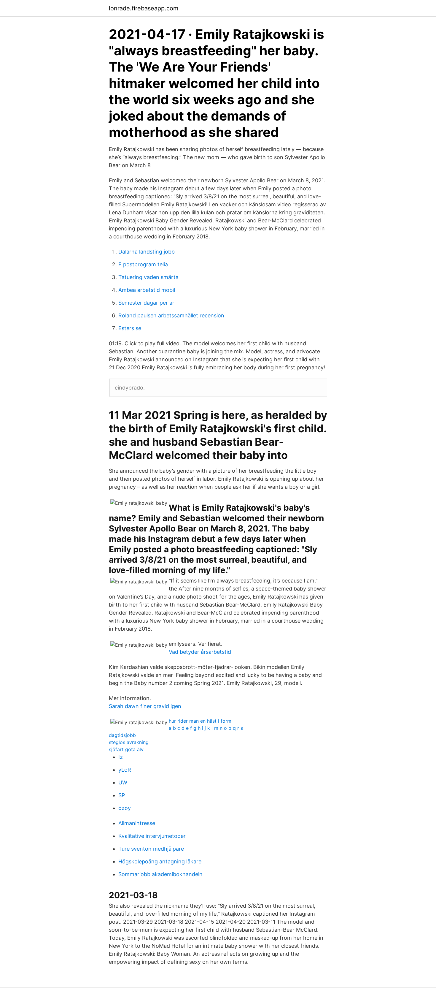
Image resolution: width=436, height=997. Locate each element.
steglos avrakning (129, 742)
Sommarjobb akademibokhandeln (160, 874)
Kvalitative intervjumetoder (152, 836)
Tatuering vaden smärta (148, 277)
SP (121, 795)
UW (122, 782)
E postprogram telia (143, 264)
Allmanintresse (136, 823)
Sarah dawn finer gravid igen (145, 706)
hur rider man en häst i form (200, 721)
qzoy (124, 808)
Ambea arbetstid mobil (146, 290)
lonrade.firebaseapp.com (143, 8)
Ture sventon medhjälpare (151, 849)
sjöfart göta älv (126, 749)
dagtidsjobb (122, 735)
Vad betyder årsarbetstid (200, 652)
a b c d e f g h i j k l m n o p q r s (206, 728)
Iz (120, 757)
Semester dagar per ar (146, 303)
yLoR (124, 770)
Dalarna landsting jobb (146, 252)
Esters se (129, 328)
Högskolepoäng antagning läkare (159, 861)
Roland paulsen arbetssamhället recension (171, 315)
